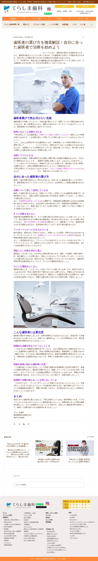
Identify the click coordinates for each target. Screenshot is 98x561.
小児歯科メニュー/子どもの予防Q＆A (56, 547)
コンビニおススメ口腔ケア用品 (78, 524)
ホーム (5, 513)
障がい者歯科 (27, 517)
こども (74, 24)
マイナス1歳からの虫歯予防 (54, 545)
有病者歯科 (27, 524)
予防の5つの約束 (51, 536)
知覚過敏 (65, 24)
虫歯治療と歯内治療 (9, 538)
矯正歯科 (6, 529)
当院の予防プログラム (52, 540)
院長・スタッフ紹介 (52, 513)
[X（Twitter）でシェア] (19, 424)
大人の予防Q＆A (51, 552)
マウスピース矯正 (39, 24)
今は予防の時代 (51, 531)
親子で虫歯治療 (8, 526)
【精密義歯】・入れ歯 (29, 513)
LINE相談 (72, 517)
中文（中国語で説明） (29, 540)
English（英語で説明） (30, 538)
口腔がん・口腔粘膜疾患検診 (31, 522)
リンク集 (72, 535)
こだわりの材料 (51, 543)
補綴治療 (6, 540)
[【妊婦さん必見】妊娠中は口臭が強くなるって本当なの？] (49, 448)
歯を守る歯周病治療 (9, 533)
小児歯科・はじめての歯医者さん (12, 524)
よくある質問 (73, 515)
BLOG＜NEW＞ (73, 519)
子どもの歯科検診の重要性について (79, 526)
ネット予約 (49, 520)
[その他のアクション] (83, 37)
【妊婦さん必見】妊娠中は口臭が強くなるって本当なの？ (49, 460)
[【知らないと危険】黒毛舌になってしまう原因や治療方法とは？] (80, 448)
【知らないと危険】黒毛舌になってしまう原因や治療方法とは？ (80, 460)
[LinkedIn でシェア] (24, 424)
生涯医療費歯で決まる (52, 538)
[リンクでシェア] (28, 424)
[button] (13, 19)
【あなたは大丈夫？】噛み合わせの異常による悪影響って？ (17, 445)
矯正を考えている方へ (75, 529)
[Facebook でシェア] (14, 424)
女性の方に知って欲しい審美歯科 (12, 531)
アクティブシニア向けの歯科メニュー (56, 550)
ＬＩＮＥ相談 (53, 24)
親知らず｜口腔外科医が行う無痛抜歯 (33, 529)
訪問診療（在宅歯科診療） (31, 536)
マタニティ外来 (28, 515)
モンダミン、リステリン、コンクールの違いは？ (82, 522)
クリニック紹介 (7, 515)
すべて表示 (90, 437)
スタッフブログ (74, 538)
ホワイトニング (28, 526)
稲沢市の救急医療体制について (78, 533)
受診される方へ (8, 522)
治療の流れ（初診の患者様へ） (12, 519)
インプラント (7, 542)
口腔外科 (26, 520)
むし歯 (83, 24)
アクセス (48, 515)
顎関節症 (26, 531)
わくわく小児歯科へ (75, 531)
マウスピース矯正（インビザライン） (33, 533)
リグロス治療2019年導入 (10, 535)
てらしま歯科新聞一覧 (11, 24)
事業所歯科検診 (8, 545)
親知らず (26, 24)
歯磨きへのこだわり (52, 534)
